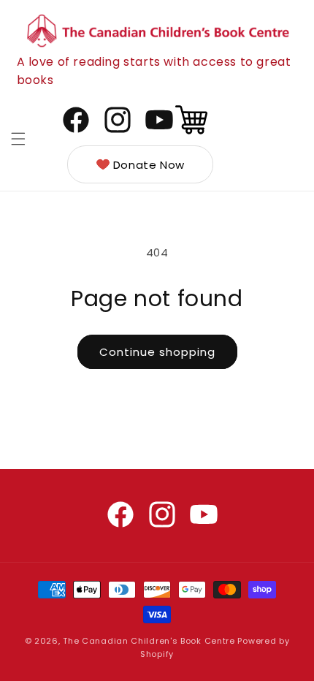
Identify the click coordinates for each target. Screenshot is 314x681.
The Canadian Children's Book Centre (149, 641)
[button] (18, 139)
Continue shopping (157, 351)
